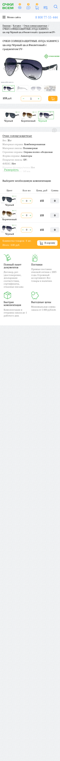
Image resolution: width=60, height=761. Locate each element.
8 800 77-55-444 (46, 17)
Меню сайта (14, 17)
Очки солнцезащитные (17, 135)
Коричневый (28, 120)
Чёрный (8, 120)
